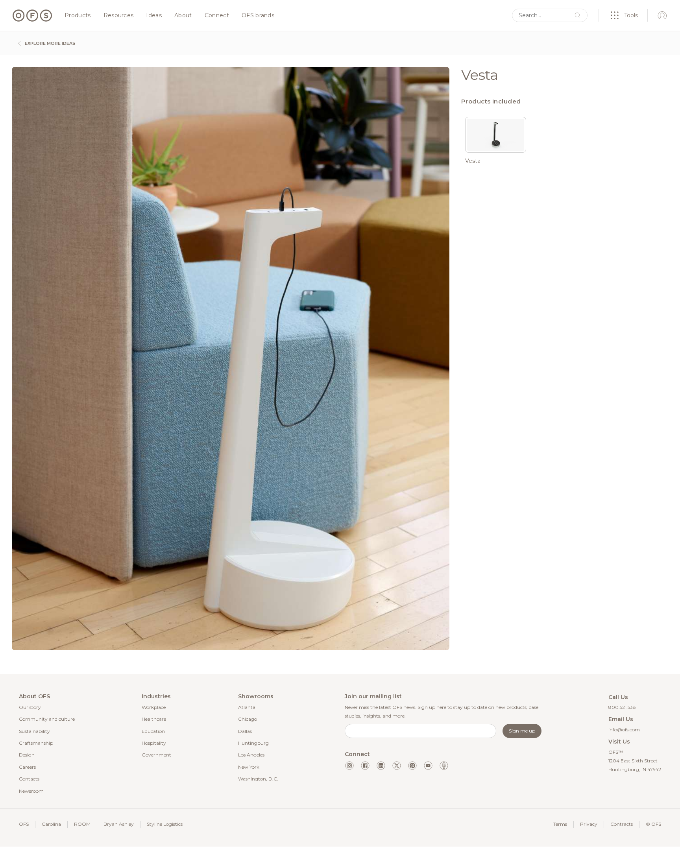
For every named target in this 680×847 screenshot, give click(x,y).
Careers (27, 767)
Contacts (29, 779)
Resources (118, 16)
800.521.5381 (623, 707)
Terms (560, 824)
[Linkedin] (381, 765)
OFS (24, 824)
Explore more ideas (50, 43)
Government (156, 755)
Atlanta (246, 707)
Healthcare (154, 719)
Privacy (588, 824)
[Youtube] (428, 765)
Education (153, 731)
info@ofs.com (624, 730)
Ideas (154, 16)
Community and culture (47, 719)
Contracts (621, 824)
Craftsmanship (36, 743)
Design (27, 755)
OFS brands (258, 16)
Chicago (247, 719)
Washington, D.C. (258, 779)
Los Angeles (251, 755)
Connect (217, 16)
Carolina (51, 824)
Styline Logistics (165, 824)
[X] (396, 765)
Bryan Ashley (118, 824)
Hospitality (154, 743)
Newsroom (31, 791)
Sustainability (34, 731)
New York (248, 767)
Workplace (154, 707)
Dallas (245, 731)
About (183, 16)
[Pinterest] (412, 765)
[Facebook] (365, 765)
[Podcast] (444, 765)
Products (78, 16)
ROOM (82, 824)
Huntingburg (253, 743)
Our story (30, 707)
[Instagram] (349, 765)
